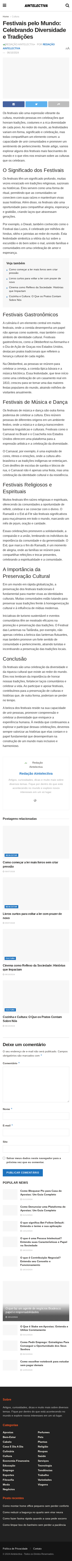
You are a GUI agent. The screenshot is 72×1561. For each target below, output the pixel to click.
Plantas (42, 1441)
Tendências (45, 1470)
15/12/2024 (12, 1317)
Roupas (43, 1451)
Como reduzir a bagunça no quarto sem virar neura (33, 1512)
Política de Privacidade (15, 1548)
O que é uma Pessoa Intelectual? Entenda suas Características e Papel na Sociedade (43, 1242)
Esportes (8, 1475)
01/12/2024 (27, 1199)
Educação (9, 1465)
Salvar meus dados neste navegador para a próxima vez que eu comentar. (33, 1160)
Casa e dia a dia (13, 1446)
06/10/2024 (13, 52)
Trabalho (43, 1475)
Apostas (8, 1432)
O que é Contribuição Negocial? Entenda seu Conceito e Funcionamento (40, 1261)
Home (6, 16)
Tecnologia (45, 1465)
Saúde (42, 1456)
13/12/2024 (27, 1231)
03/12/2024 (27, 1335)
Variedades (45, 1479)
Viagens (43, 1484)
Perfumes (44, 1432)
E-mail (8, 1125)
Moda (6, 1484)
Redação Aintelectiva (36, 773)
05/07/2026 (9, 923)
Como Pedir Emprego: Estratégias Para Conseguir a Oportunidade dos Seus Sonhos (44, 1346)
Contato (37, 1548)
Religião (43, 1446)
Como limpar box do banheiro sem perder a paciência (34, 1524)
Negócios (9, 1489)
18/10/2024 (27, 1250)
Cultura (15, 16)
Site (5, 1141)
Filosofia (8, 1479)
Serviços (43, 1460)
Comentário (11, 1063)
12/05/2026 (27, 1370)
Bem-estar (11, 855)
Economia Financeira (16, 1460)
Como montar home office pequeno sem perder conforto (36, 1505)
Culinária (8, 1451)
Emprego (8, 1470)
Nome (8, 1109)
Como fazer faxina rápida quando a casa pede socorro (35, 1518)
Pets (40, 1437)
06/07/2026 (9, 871)
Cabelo (7, 1441)
